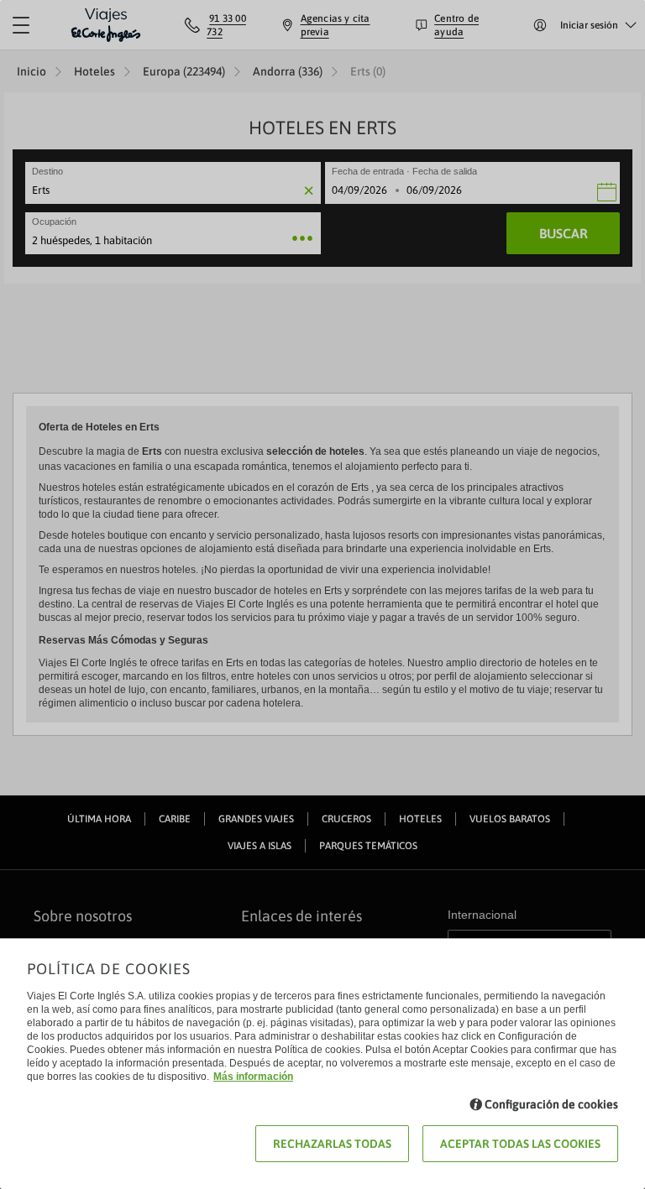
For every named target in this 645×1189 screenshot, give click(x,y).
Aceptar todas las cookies (520, 1143)
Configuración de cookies (551, 1104)
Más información (253, 1076)
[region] (322, 594)
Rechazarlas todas (332, 1143)
